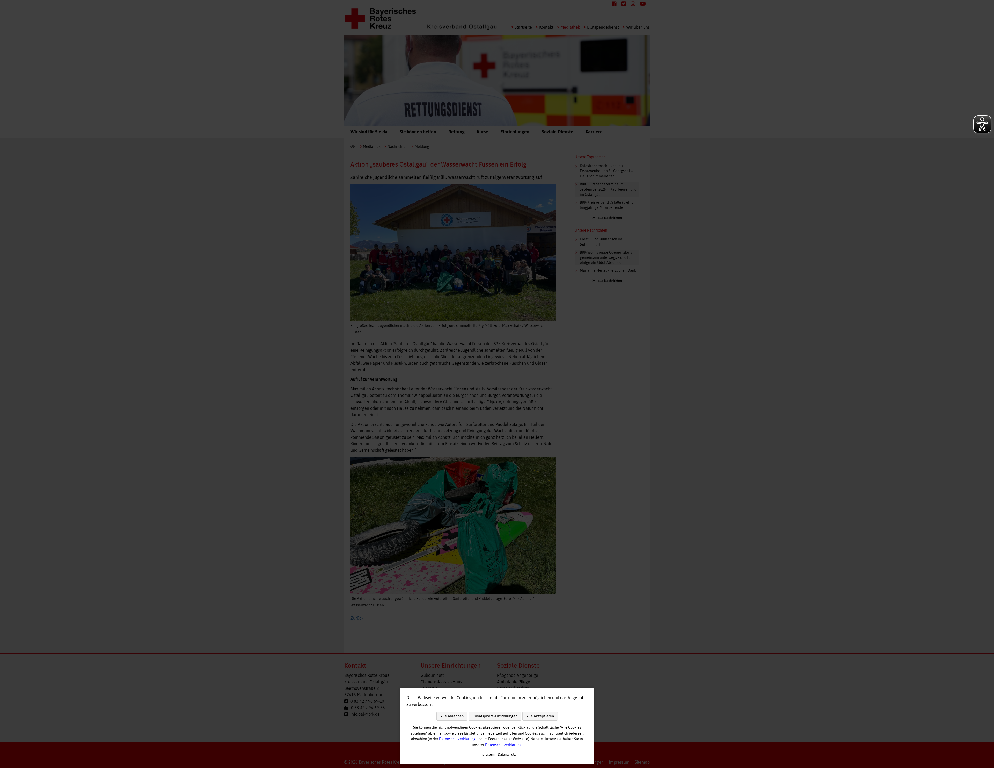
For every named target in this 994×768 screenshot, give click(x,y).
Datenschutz (507, 754)
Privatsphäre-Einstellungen (494, 716)
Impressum (487, 754)
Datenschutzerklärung (457, 739)
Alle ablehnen (452, 716)
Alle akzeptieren (540, 716)
